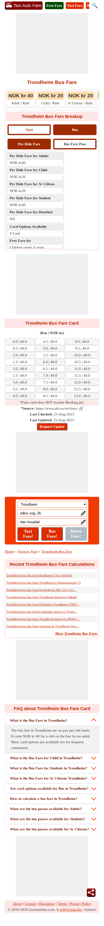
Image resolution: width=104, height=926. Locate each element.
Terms (62, 904)
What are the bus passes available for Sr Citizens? (49, 829)
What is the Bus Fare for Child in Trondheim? (46, 758)
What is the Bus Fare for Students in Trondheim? (48, 768)
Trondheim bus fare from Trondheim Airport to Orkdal (41, 597)
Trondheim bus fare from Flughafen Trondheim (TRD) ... (43, 604)
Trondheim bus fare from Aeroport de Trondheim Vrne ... (42, 626)
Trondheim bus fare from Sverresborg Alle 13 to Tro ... (41, 590)
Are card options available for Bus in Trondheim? (49, 788)
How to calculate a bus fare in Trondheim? (43, 799)
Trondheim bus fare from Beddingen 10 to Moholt (39, 575)
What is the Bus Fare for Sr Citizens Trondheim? (48, 778)
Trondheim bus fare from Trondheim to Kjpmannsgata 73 (43, 582)
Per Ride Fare (29, 144)
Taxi (29, 130)
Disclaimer (47, 904)
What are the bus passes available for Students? (47, 819)
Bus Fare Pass (75, 144)
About (17, 904)
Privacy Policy (80, 904)
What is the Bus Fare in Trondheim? (38, 720)
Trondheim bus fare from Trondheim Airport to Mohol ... (43, 619)
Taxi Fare (74, 6)
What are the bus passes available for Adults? (46, 809)
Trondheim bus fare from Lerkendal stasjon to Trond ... (41, 611)
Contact (30, 904)
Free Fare (54, 6)
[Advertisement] (52, 43)
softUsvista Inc (70, 909)
